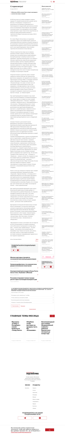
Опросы (34, 408)
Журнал (34, 403)
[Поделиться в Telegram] (13, 250)
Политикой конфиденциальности (21, 432)
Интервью (35, 394)
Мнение (34, 397)
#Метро (36, 240)
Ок (49, 430)
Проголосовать (15, 306)
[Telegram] (44, 266)
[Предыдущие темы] (51, 316)
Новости (34, 388)
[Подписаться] (18, 250)
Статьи (34, 390)
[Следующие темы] (53, 316)
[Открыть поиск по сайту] (51, 2)
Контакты (27, 388)
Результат (23, 305)
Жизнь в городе (36, 399)
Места (37, 239)
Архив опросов (32, 309)
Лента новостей (46, 6)
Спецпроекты (35, 401)
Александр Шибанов (17, 239)
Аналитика (35, 392)
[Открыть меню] (54, 2)
